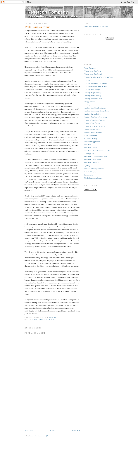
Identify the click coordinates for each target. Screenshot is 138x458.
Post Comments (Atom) (42, 436)
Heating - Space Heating (92, 129)
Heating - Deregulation (92, 114)
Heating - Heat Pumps (92, 123)
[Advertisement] (45, 410)
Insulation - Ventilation (92, 159)
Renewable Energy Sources (94, 168)
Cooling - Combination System (95, 83)
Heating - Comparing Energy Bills (96, 111)
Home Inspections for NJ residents (96, 26)
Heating (87, 105)
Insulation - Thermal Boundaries (95, 156)
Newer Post (29, 430)
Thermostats (88, 175)
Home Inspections (90, 135)
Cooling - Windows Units (93, 98)
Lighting (87, 165)
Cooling (87, 80)
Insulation (87, 144)
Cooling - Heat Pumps (92, 89)
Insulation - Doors (90, 147)
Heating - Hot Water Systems (94, 126)
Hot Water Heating (90, 138)
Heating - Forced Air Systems (94, 120)
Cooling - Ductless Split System (95, 86)
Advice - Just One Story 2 (93, 74)
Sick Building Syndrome (93, 172)
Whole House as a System (43, 319)
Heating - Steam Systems (93, 132)
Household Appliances (92, 141)
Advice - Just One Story (92, 71)
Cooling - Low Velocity (92, 95)
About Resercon (90, 68)
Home (52, 430)
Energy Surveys (89, 101)
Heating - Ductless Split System (95, 117)
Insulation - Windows (91, 162)
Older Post (76, 430)
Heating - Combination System (95, 108)
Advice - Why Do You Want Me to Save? (98, 77)
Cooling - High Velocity (92, 92)
